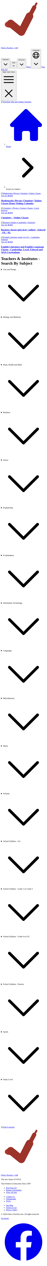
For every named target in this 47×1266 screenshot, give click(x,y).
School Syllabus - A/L (12, 841)
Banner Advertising (13, 1190)
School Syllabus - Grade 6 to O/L (16, 936)
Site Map (9, 1205)
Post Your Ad (11, 1188)
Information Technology (12, 603)
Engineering (8, 508)
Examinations (8, 555)
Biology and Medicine (12, 317)
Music (5, 746)
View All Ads (11, 1192)
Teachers (5, 60)
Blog (29, 67)
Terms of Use (11, 1208)
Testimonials (11, 1199)
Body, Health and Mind (12, 365)
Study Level (8, 1079)
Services (21, 60)
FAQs (8, 1201)
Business (6, 412)
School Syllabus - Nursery (13, 984)
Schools (6, 794)
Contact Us (10, 1197)
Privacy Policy (12, 1210)
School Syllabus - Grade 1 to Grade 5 (18, 889)
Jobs (13, 63)
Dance (5, 460)
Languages (7, 651)
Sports (5, 1032)
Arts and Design (9, 269)
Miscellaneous (8, 698)
